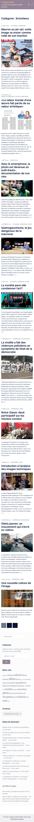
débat (12, 679)
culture (18, 675)
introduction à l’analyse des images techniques (16, 467)
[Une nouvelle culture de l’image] (17, 598)
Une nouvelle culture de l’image (16, 584)
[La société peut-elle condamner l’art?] (17, 300)
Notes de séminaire (21, 96)
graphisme (21, 682)
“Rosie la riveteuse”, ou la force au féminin (16, 756)
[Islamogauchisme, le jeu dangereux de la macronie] (17, 246)
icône (28, 686)
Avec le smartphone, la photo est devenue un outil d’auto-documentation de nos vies (15, 170)
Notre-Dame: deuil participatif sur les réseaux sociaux (12, 415)
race (24, 693)
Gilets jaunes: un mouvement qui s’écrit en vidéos (15, 527)
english (22, 679)
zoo (8, 701)
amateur (4, 675)
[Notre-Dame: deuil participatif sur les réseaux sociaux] (17, 430)
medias (9, 689)
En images (14, 25)
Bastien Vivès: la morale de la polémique (15, 727)
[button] (28, 4)
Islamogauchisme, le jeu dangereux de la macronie (16, 231)
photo (5, 693)
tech (15, 697)
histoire (5, 686)
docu (25, 675)
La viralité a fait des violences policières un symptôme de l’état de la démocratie (16, 347)
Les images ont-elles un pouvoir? (13, 750)
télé (27, 697)
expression (6, 683)
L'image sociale (7, 2)
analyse (4, 96)
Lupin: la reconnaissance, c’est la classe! (15, 771)
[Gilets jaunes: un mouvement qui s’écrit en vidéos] (17, 542)
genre (13, 683)
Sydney (21, 819)
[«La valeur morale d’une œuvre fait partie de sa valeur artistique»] (17, 120)
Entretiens (22, 25)
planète (12, 693)
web (4, 700)
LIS (3, 689)
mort (15, 689)
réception (7, 696)
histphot (13, 686)
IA (25, 686)
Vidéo (30, 224)
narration (22, 689)
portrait (18, 693)
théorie (22, 696)
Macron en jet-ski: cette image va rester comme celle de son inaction (16, 32)
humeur (20, 686)
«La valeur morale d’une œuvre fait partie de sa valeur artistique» (16, 103)
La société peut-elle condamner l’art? (13, 287)
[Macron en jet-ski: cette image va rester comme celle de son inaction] (17, 53)
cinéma (10, 675)
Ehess (18, 679)
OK (6, 662)
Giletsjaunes (25, 338)
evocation (27, 679)
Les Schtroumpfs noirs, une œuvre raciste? (16, 732)
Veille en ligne (10, 786)
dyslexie (5, 679)
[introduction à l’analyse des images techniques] (17, 481)
